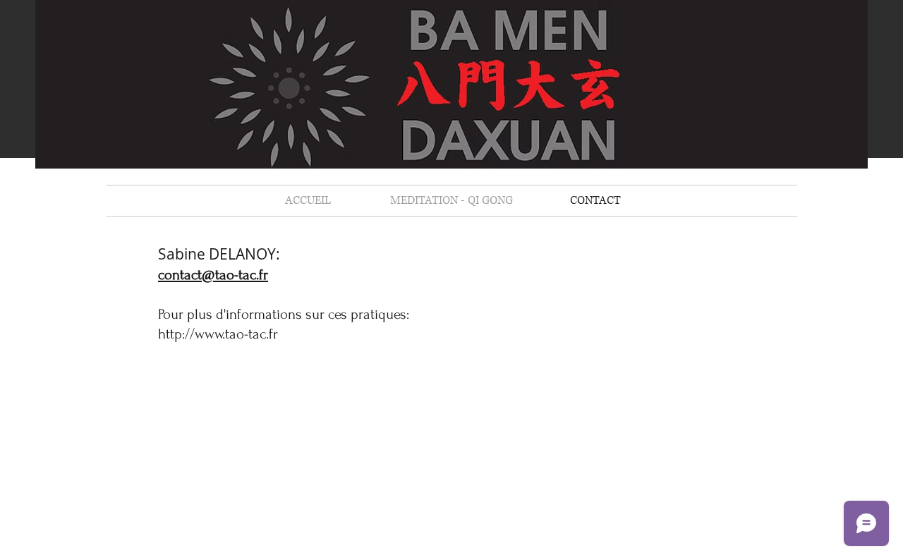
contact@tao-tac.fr (213, 275)
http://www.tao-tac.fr (218, 334)
